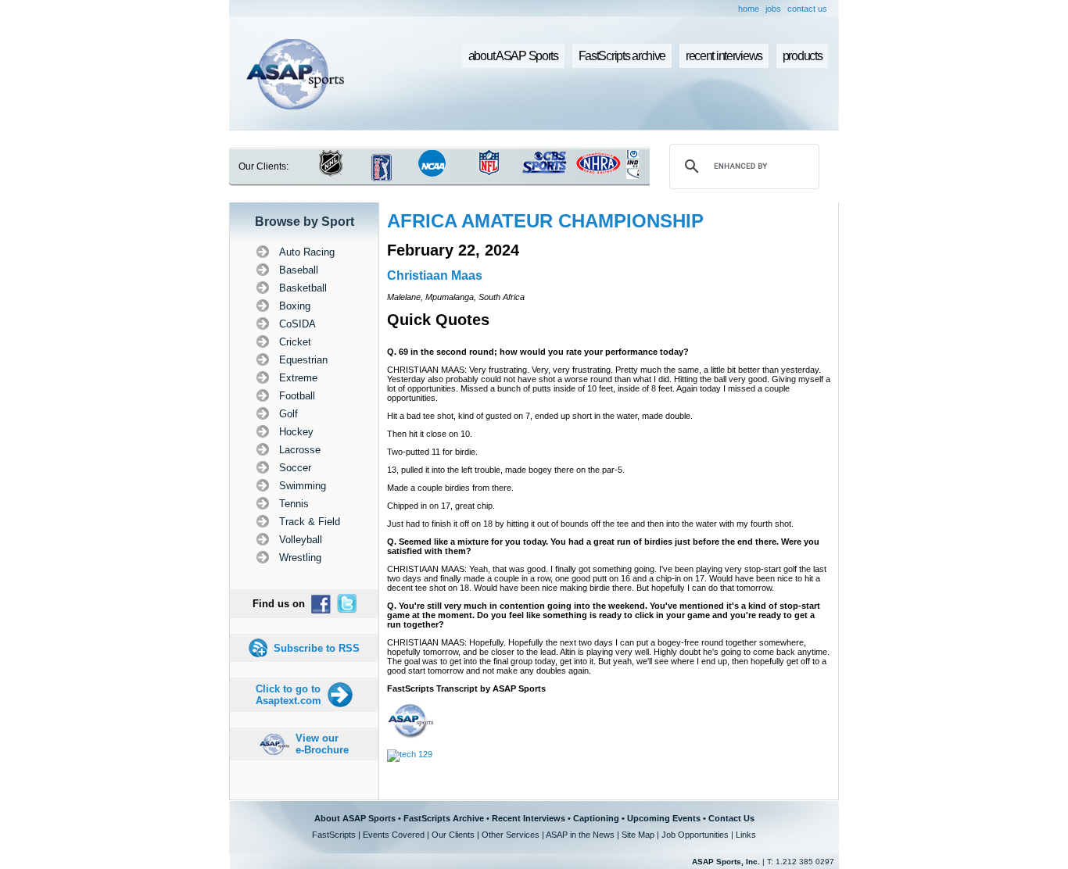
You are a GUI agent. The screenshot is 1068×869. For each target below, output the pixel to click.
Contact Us (731, 818)
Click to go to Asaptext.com (288, 694)
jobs (773, 8)
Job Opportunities (695, 834)
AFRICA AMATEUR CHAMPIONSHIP (545, 220)
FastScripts (334, 834)
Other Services (510, 834)
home (748, 8)
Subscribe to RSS (317, 648)
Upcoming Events (664, 818)
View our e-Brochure (322, 744)
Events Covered (394, 834)
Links (746, 834)
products (803, 56)
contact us (807, 8)
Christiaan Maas (434, 275)
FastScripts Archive (443, 818)
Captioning (596, 818)
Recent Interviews (528, 818)
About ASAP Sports (355, 818)
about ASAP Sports (513, 56)
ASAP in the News (580, 834)
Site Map (638, 834)
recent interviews (724, 56)
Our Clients (453, 834)
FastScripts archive (622, 56)
